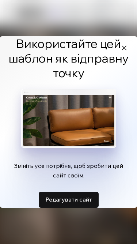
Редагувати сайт (68, 199)
